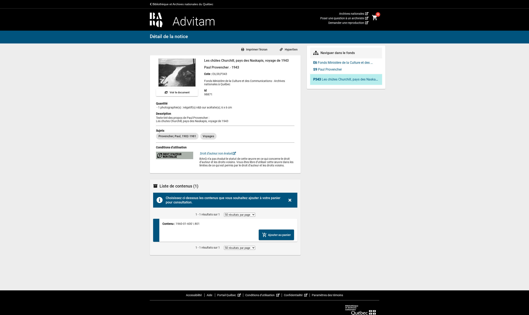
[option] (177, 136)
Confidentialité (297, 295)
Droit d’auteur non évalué (216, 153)
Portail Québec (230, 295)
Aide (210, 295)
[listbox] (225, 136)
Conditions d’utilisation (263, 295)
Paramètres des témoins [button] (327, 295)
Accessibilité (194, 295)
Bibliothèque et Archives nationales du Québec (182, 4)
